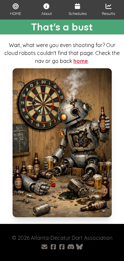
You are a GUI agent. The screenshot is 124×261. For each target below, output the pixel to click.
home (80, 61)
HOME (15, 13)
